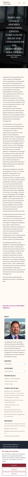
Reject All (14, 473)
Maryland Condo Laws (10, 428)
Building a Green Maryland (12, 378)
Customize (14, 469)
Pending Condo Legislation (12, 436)
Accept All (14, 465)
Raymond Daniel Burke (14, 55)
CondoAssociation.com (10, 381)
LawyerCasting (8, 384)
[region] (14, 463)
